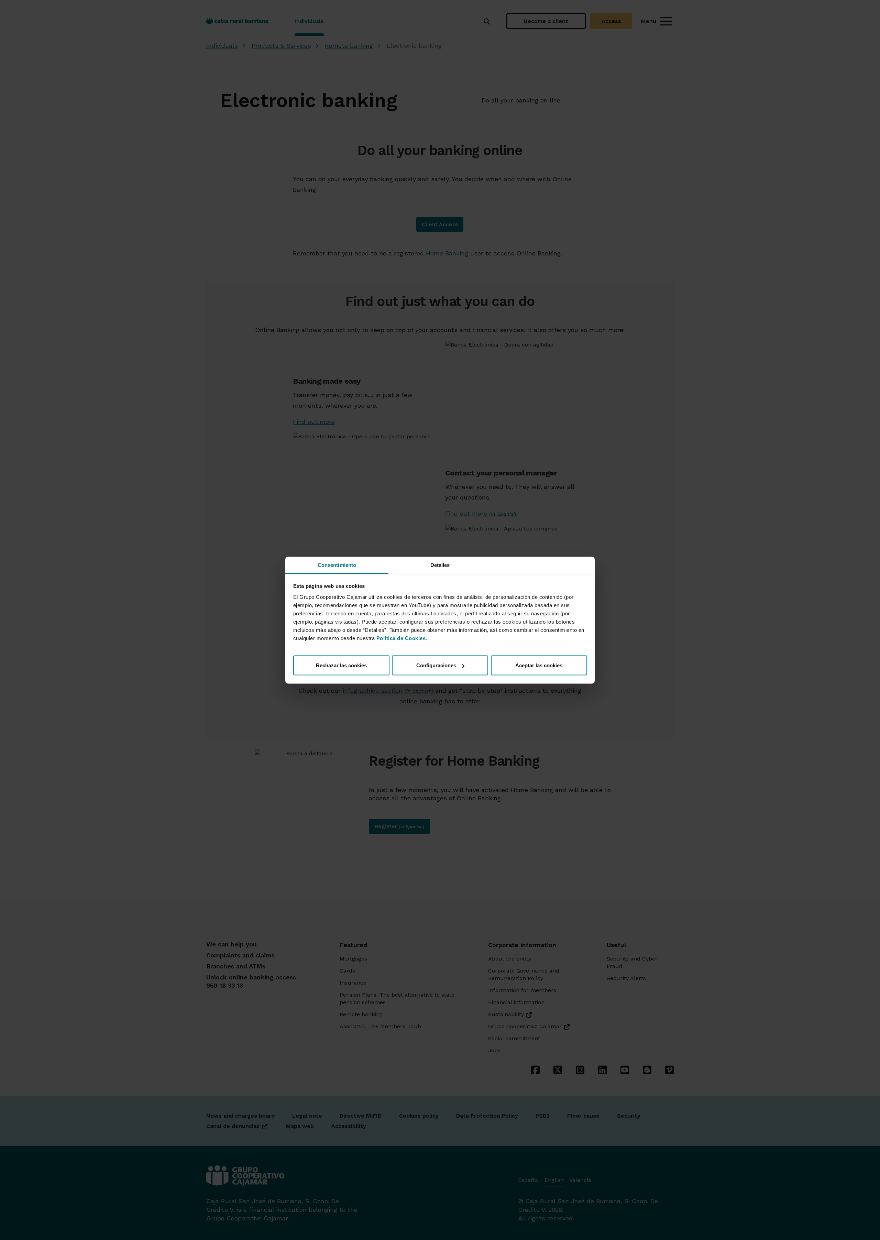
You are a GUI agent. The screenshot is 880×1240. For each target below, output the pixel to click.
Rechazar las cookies (341, 665)
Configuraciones (436, 665)
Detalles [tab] (440, 565)
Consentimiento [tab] (337, 565)
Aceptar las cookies (538, 665)
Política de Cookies (401, 638)
